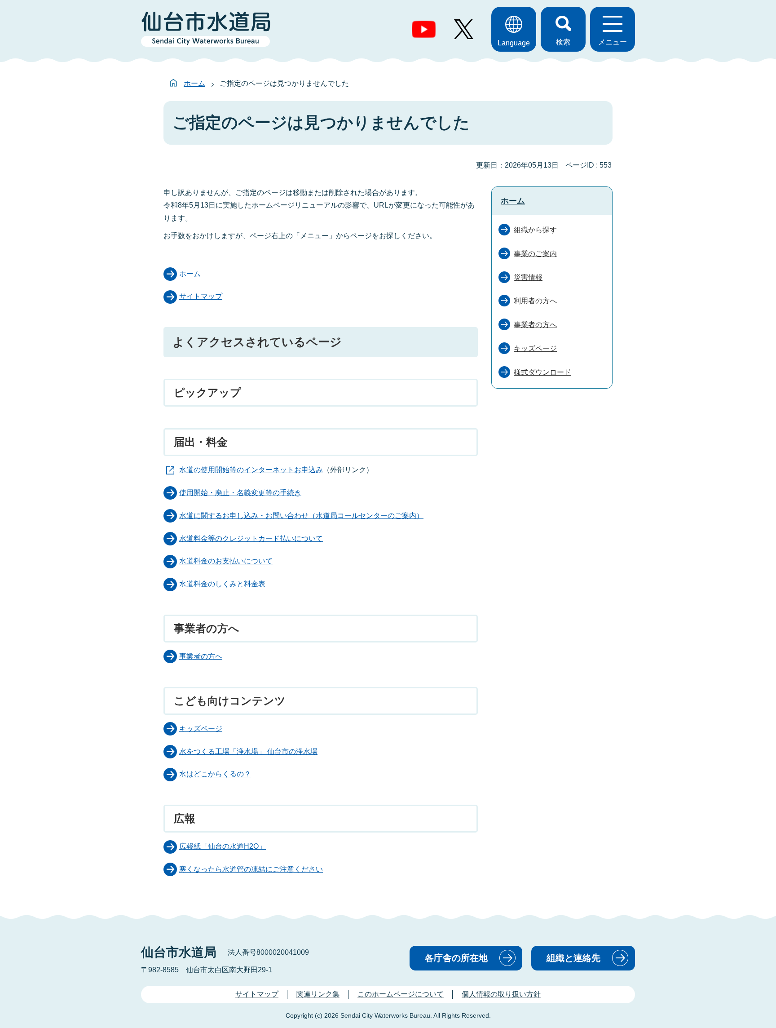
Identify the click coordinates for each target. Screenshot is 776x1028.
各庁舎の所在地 (456, 958)
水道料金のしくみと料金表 (222, 584)
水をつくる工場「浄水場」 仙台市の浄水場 (248, 751)
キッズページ (200, 728)
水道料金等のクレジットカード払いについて (251, 538)
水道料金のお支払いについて (226, 561)
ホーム (194, 83)
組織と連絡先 (573, 958)
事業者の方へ (200, 656)
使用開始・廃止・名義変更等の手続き (240, 492)
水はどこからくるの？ (215, 774)
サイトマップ (200, 296)
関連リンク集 (318, 994)
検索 (563, 42)
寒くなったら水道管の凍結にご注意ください (251, 869)
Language (514, 43)
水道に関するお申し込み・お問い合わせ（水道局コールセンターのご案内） (301, 515)
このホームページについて (400, 994)
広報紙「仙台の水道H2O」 (222, 846)
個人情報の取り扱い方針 (501, 994)
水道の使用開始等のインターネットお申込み (251, 470)
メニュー (612, 42)
